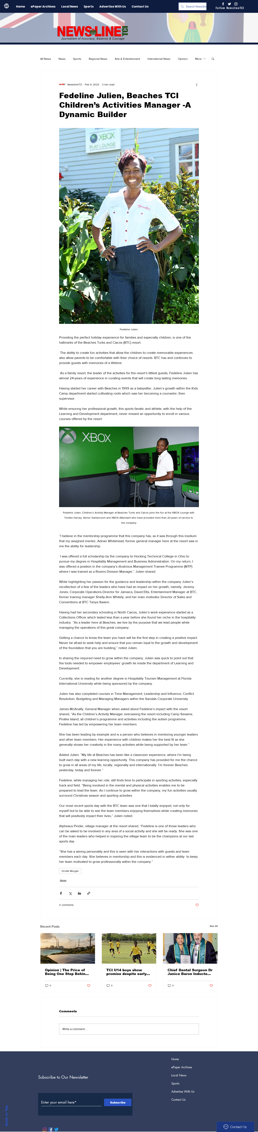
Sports (77, 58)
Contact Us (178, 1100)
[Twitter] (56, 1129)
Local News (178, 1075)
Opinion (183, 58)
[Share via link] (88, 893)
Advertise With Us (182, 1092)
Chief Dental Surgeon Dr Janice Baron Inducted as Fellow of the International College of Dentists (190, 972)
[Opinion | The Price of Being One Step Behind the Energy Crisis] (67, 948)
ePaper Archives (181, 1067)
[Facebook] (50, 1129)
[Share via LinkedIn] (79, 893)
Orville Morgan (70, 870)
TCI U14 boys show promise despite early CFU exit (126, 972)
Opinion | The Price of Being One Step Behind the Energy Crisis (66, 972)
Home (175, 1059)
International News (159, 58)
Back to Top (6, 1115)
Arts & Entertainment (127, 58)
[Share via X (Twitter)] (70, 893)
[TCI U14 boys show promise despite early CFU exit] (129, 948)
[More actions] (196, 84)
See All (214, 925)
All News (45, 58)
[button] (213, 58)
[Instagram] (236, 4)
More (198, 58)
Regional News (98, 58)
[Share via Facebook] (61, 893)
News (62, 58)
